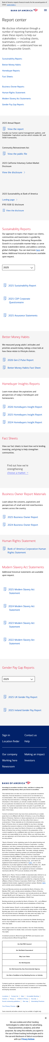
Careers (4, 998)
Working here (9, 760)
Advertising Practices (37, 1001)
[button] (45, 10)
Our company (9, 754)
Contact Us (14, 996)
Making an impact (34, 754)
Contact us (30, 735)
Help (27, 741)
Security (33, 998)
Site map (25, 1001)
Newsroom (8, 766)
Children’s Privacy (22, 998)
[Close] (46, 1018)
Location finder (10, 741)
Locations (5, 996)
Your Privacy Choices (9, 1006)
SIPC (30, 862)
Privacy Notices (27, 1039)
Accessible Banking (33, 996)
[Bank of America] (24, 10)
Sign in (6, 735)
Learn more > (11, 5)
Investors (29, 760)
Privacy (12, 998)
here (38, 250)
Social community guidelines (11, 1001)
